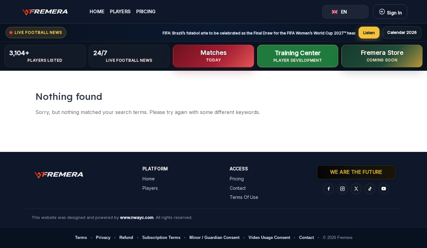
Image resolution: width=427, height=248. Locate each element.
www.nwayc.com (136, 217)
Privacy (103, 237)
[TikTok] (369, 188)
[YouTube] (383, 188)
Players (120, 11)
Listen (369, 32)
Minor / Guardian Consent (214, 237)
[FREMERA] (49, 11)
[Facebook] (328, 188)
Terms (81, 237)
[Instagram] (342, 188)
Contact (238, 188)
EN (344, 11)
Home (97, 11)
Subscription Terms (161, 237)
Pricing (146, 11)
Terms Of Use (244, 197)
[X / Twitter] (356, 188)
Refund (126, 237)
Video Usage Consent (269, 237)
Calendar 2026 (402, 32)
